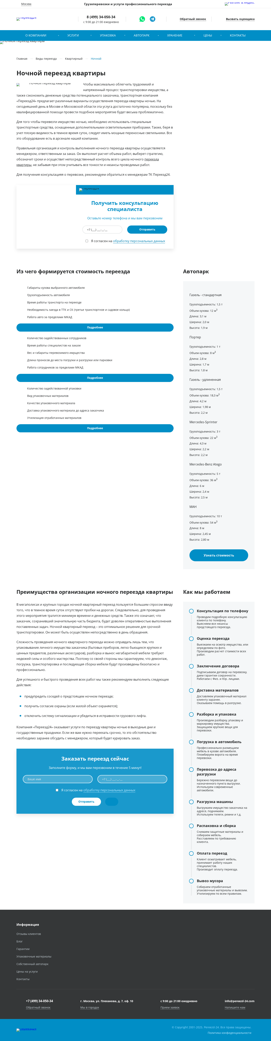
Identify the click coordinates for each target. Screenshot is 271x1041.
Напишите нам (235, 1007)
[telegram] (152, 19)
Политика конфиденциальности (229, 1033)
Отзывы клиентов (28, 934)
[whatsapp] (142, 19)
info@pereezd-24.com (240, 1001)
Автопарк (141, 35)
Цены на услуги (27, 971)
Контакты (238, 35)
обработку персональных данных (139, 241)
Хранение (174, 35)
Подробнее (95, 327)
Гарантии (23, 949)
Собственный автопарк (32, 964)
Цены (208, 35)
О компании (35, 35)
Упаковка (108, 35)
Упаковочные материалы (33, 956)
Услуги (73, 35)
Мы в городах (89, 1007)
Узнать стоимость (219, 555)
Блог (19, 941)
